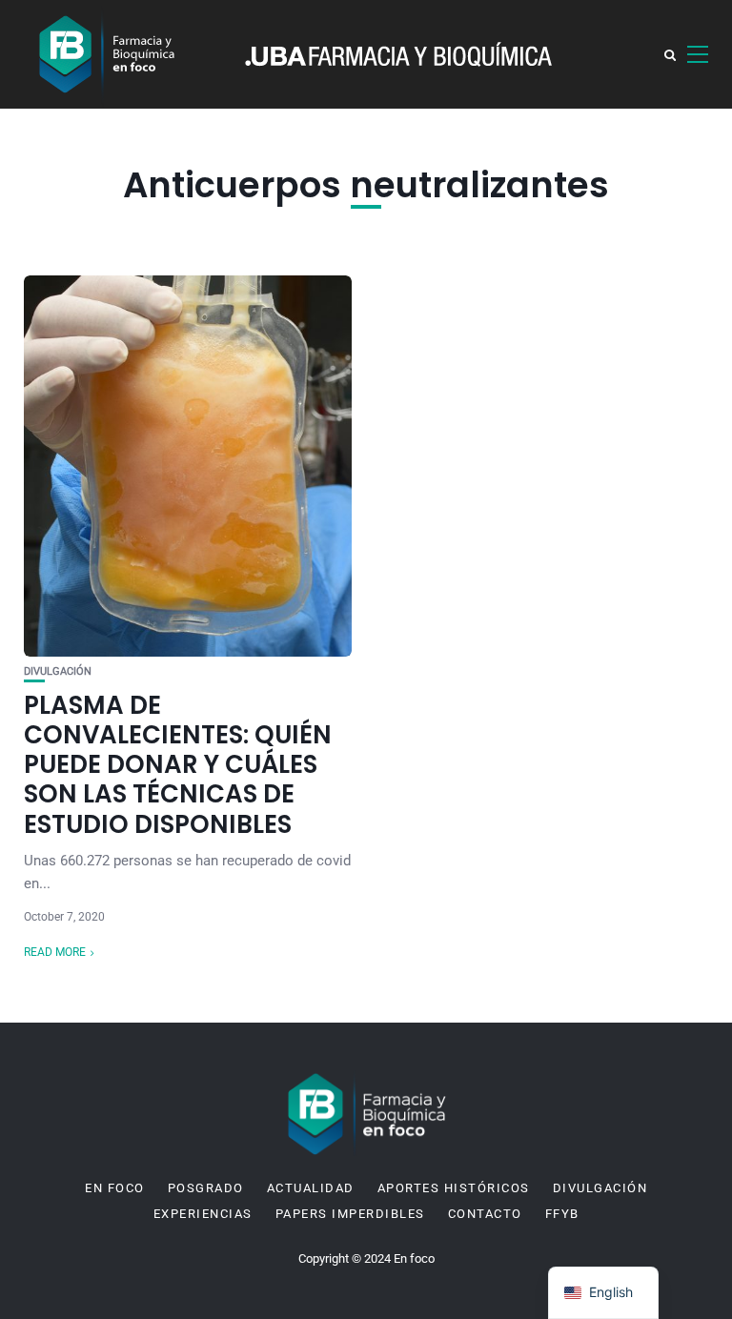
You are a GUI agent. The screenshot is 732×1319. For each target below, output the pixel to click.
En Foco (115, 1188)
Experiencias (203, 1214)
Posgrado (206, 1188)
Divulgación (58, 671)
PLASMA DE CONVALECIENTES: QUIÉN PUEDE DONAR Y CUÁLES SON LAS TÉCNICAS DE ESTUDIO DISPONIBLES (178, 765)
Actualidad (311, 1188)
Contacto (485, 1214)
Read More (55, 952)
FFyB (562, 1214)
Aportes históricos (453, 1188)
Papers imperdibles (350, 1214)
